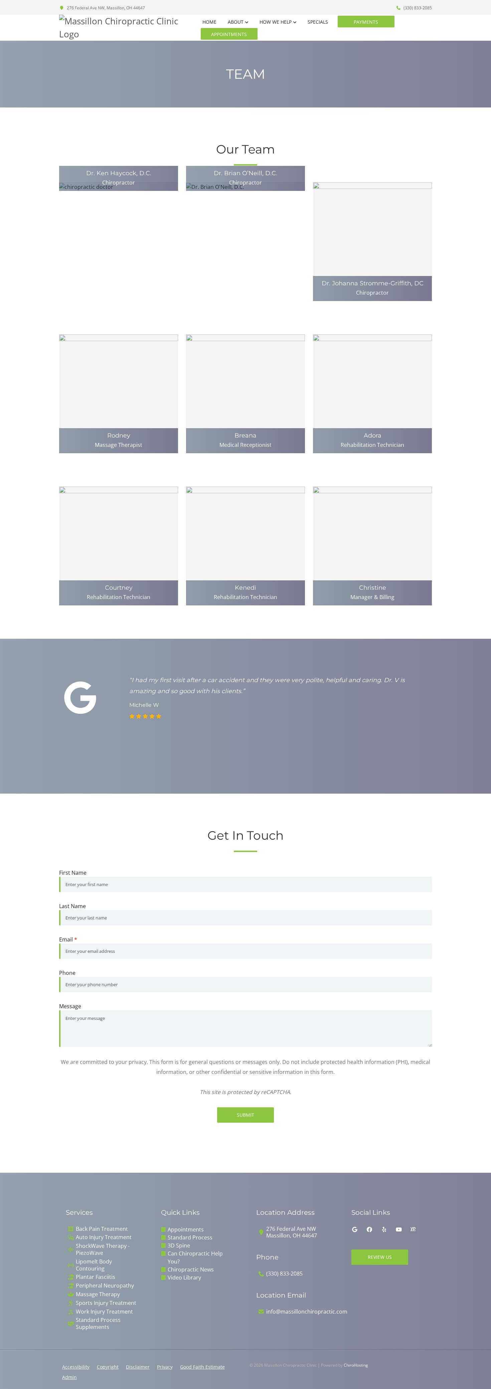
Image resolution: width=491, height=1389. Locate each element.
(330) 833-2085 (417, 8)
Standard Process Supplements (98, 1324)
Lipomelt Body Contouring (94, 1265)
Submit (245, 1115)
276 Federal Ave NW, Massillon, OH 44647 (105, 8)
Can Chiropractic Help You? (195, 1257)
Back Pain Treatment (102, 1228)
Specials (318, 22)
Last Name (72, 906)
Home (209, 22)
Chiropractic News (191, 1269)
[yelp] (384, 1229)
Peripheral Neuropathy (105, 1285)
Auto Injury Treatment (104, 1237)
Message (70, 1006)
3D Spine (179, 1245)
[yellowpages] (413, 1229)
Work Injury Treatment (104, 1311)
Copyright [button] (108, 1367)
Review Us (380, 1257)
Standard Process (190, 1237)
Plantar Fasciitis (95, 1277)
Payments (366, 22)
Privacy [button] (165, 1367)
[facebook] (369, 1229)
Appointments (229, 34)
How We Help (276, 22)
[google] (354, 1229)
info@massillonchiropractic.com (306, 1311)
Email (68, 939)
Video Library (184, 1277)
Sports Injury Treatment (106, 1303)
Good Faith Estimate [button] (202, 1367)
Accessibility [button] (76, 1367)
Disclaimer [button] (138, 1367)
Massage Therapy (98, 1294)
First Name (73, 872)
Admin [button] (69, 1377)
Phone (67, 973)
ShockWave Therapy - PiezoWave (103, 1249)
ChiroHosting (356, 1365)
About (235, 22)
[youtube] (398, 1229)
